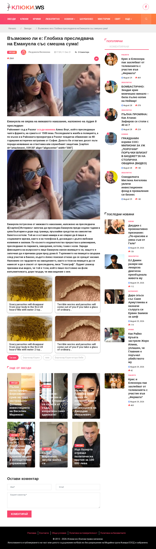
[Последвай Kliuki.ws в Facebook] (146, 7)
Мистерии (104, 19)
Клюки (24, 19)
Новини (69, 19)
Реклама (31, 533)
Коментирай (19, 514)
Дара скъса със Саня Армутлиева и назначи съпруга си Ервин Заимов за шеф (138, 306)
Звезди (11, 19)
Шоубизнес (86, 19)
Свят (118, 19)
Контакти (44, 533)
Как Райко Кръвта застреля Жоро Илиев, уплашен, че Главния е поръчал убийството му (138, 348)
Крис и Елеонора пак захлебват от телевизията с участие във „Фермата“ (132, 66)
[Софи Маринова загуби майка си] (53, 444)
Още (127, 19)
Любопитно (52, 19)
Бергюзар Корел (31, 357)
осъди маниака (46, 129)
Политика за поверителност (83, 533)
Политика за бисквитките (113, 533)
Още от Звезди (20, 368)
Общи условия (59, 533)
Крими (37, 19)
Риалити (125, 55)
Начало (12, 28)
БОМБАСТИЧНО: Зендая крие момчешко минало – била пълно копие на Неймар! (135, 93)
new (47, 357)
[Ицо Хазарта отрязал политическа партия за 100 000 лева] (86, 444)
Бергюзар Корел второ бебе (69, 357)
